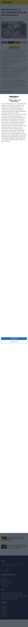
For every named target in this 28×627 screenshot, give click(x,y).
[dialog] (14, 313)
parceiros (14, 103)
